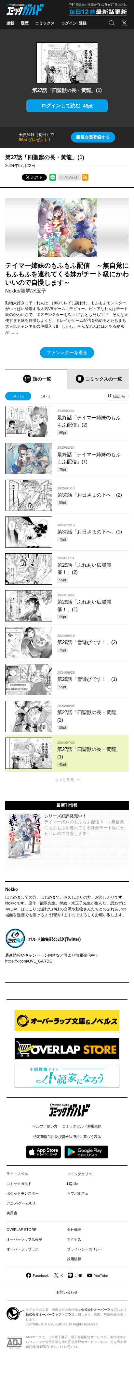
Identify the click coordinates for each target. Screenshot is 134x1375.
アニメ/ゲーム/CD (21, 1203)
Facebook (41, 1276)
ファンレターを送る (67, 352)
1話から (119, 396)
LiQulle (72, 1184)
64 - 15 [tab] (18, 396)
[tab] (36, 379)
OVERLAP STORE (21, 1230)
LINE (78, 1276)
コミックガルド (19, 1184)
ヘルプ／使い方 (45, 1126)
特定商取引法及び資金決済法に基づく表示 (67, 1137)
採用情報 (74, 1259)
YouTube (101, 1276)
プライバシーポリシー (85, 1249)
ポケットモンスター (23, 1193)
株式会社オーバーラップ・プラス (50, 1314)
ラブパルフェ (77, 1193)
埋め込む (72, 177)
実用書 (12, 1213)
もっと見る (64, 779)
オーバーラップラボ (23, 1249)
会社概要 (74, 1230)
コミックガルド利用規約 (81, 1126)
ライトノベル (17, 1174)
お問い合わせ (67, 1292)
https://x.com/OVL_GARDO (28, 961)
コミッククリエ (79, 1174)
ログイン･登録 (74, 23)
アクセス (74, 1239)
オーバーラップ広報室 (24, 1239)
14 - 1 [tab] (45, 396)
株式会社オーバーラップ (99, 1309)
